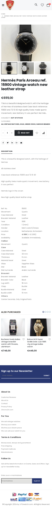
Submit (46, 375)
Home (3, 14)
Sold (22, 124)
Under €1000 (30, 124)
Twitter (8, 143)
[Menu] (3, 5)
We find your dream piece (11, 428)
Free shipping (6, 446)
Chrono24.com (7, 410)
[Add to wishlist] (37, 133)
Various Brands (43, 124)
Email (21, 143)
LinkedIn (12, 143)
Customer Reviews (8, 397)
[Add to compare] (43, 133)
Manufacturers (7, 452)
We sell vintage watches (10, 421)
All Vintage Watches (10, 124)
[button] (43, 311)
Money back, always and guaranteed (16, 443)
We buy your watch (8, 424)
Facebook (3, 143)
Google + (17, 143)
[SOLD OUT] (6, 322)
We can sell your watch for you (13, 431)
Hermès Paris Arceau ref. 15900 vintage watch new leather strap (24, 85)
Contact (4, 403)
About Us (4, 400)
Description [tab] (6, 151)
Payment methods (8, 449)
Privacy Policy (6, 406)
